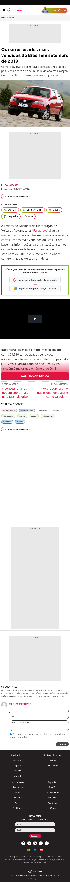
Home (3, 18)
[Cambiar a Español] (41, 849)
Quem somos (17, 760)
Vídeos (20, 421)
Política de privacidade (35, 879)
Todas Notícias (10, 410)
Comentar (62, 744)
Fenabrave (40, 230)
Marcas (53, 760)
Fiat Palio (22, 416)
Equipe (18, 765)
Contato (17, 770)
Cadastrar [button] (35, 836)
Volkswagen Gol (48, 416)
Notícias (10, 18)
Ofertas (52, 808)
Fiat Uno (33, 416)
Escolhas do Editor (27, 410)
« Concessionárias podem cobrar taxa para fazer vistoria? (15, 393)
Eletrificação (18, 808)
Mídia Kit (17, 776)
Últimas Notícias (17, 787)
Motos (17, 792)
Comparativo (52, 765)
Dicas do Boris (17, 797)
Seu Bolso (7, 421)
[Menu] (4, 10)
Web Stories (52, 803)
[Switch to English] (35, 849)
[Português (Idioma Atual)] (29, 849)
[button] (55, 10)
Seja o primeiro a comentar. (16, 196)
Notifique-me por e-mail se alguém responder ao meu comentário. (38, 735)
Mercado (56, 410)
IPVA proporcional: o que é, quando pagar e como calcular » (52, 393)
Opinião (52, 787)
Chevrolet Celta (8, 416)
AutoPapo (11, 184)
